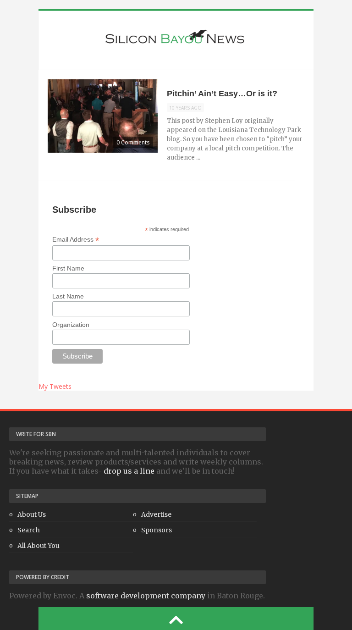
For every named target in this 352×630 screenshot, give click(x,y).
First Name (68, 268)
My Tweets (55, 386)
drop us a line (129, 470)
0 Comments (132, 142)
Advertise (156, 514)
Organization (70, 324)
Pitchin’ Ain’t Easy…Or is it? (222, 93)
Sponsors (156, 530)
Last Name (68, 296)
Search (28, 530)
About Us (31, 514)
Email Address (75, 239)
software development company (145, 595)
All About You (38, 546)
